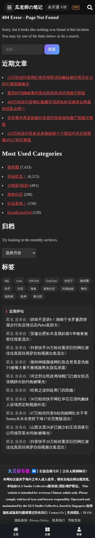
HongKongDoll (19, 212)
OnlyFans (51, 281)
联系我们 (58, 520)
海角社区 (15, 194)
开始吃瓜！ (17, 176)
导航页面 (74, 520)
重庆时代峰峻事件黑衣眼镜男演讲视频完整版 (46, 93)
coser (19, 281)
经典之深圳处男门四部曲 (51, 390)
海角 (33, 288)
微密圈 (13, 167)
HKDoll (34, 281)
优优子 (68, 281)
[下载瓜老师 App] (75, 7)
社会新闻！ (17, 203)
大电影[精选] (18, 185)
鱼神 (23, 296)
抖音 (20, 288)
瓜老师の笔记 (29, 7)
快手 (7, 288)
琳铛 (84, 288)
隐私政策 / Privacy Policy (32, 520)
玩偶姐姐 (68, 288)
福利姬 (9, 296)
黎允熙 (37, 296)
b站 (7, 281)
